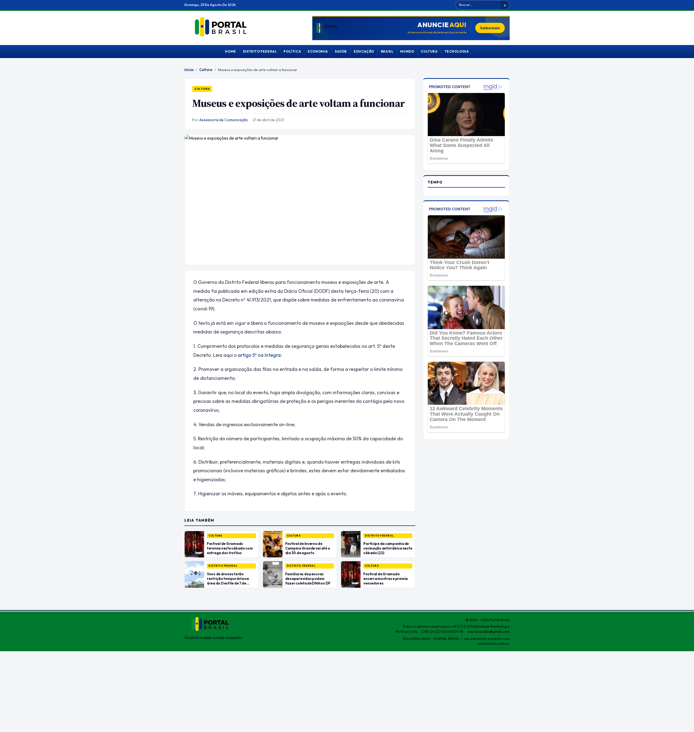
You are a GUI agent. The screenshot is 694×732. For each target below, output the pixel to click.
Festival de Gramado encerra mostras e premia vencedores (385, 578)
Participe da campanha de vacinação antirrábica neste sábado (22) (387, 548)
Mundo (407, 51)
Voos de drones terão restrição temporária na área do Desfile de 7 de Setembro (228, 581)
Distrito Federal (260, 51)
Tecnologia (457, 51)
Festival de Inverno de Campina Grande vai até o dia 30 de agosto (307, 548)
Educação (364, 51)
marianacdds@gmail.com (488, 631)
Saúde (341, 51)
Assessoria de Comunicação (223, 119)
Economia (318, 51)
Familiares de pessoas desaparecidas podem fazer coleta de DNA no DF (307, 578)
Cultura (429, 51)
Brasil (387, 51)
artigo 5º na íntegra (259, 355)
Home (230, 51)
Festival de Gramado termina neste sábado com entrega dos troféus (230, 548)
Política (292, 51)
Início (189, 70)
